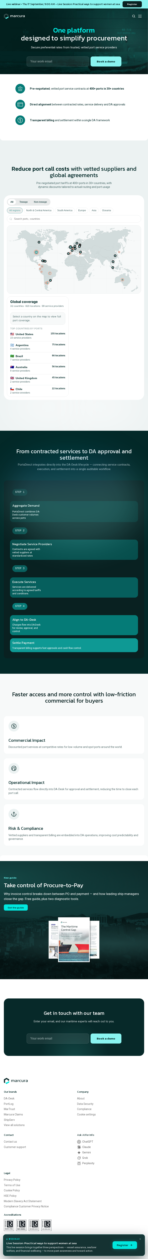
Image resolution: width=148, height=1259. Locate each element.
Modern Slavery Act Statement (23, 1201)
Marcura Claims (13, 1114)
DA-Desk (9, 1098)
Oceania (106, 210)
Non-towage (40, 202)
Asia (94, 210)
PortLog (8, 1103)
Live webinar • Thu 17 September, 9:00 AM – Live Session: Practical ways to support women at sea (63, 4)
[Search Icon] (134, 16)
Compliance (84, 1109)
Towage (23, 202)
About (81, 1098)
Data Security (85, 1103)
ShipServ (9, 1119)
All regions (14, 210)
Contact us (10, 1141)
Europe (82, 210)
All (11, 202)
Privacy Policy (12, 1179)
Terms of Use (12, 1185)
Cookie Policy (12, 1190)
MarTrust (9, 1109)
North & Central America (38, 210)
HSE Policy (10, 1195)
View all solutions (14, 1125)
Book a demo (106, 61)
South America (64, 210)
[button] (36, 252)
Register (122, 1245)
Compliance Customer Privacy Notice (26, 1206)
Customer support (15, 1147)
